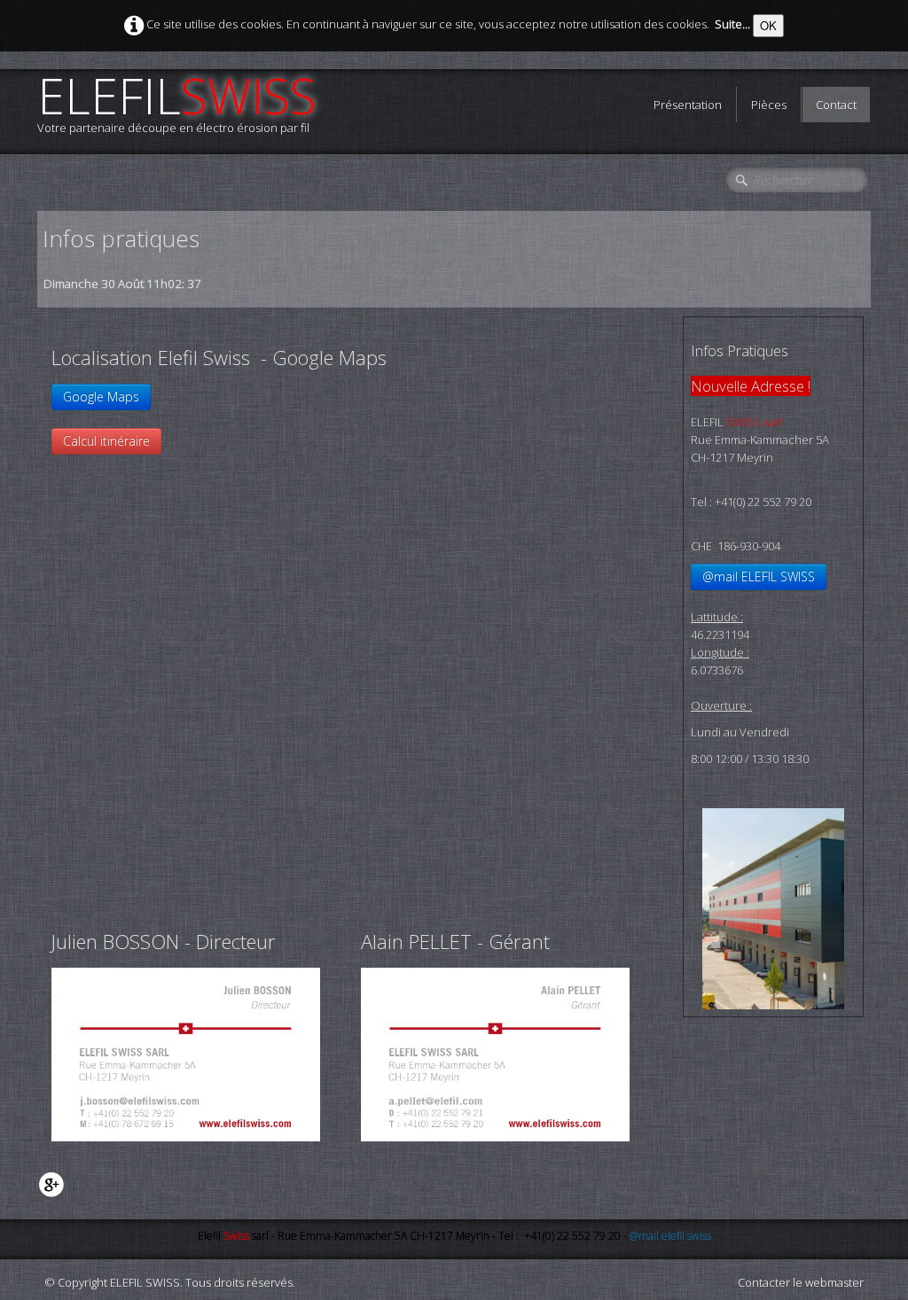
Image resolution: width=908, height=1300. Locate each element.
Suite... (732, 24)
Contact (836, 105)
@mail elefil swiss (670, 1235)
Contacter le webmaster (801, 1282)
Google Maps (101, 396)
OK (768, 25)
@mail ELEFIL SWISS (758, 576)
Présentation (688, 105)
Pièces (769, 105)
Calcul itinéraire (106, 440)
